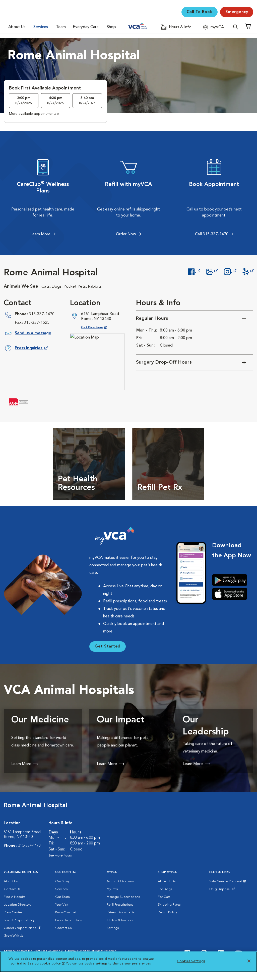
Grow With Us (13, 935)
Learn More (40, 234)
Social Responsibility (19, 920)
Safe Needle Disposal (226, 882)
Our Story (62, 881)
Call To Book (199, 12)
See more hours (60, 855)
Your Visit (61, 904)
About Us (16, 27)
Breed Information (68, 920)
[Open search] (237, 27)
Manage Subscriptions (123, 897)
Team (61, 27)
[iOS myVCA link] (231, 593)
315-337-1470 (41, 314)
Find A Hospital (15, 897)
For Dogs (165, 889)
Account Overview (120, 881)
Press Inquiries (31, 349)
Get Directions (98, 327)
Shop (111, 27)
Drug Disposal (222, 890)
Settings (113, 928)
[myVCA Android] (231, 580)
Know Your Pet (65, 912)
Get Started (107, 646)
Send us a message (33, 333)
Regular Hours (152, 318)
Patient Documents (121, 912)
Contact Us (12, 889)
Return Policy (167, 912)
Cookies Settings (191, 961)
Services (40, 27)
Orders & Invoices (120, 920)
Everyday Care (86, 27)
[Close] (248, 960)
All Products (166, 881)
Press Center (13, 912)
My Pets (112, 889)
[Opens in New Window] (194, 271)
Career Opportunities (21, 929)
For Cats (164, 897)
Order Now (126, 234)
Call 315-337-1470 (211, 234)
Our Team (62, 897)
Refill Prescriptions (120, 904)
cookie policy (52, 963)
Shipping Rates (169, 904)
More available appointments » (34, 114)
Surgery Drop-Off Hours (164, 362)
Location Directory (17, 904)
